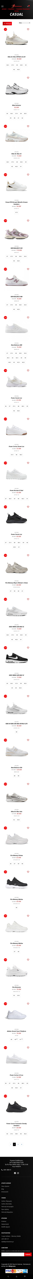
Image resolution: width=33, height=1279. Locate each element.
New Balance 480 (16, 345)
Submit (27, 1254)
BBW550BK (16, 772)
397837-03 (16, 538)
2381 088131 (7, 1170)
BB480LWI (16, 301)
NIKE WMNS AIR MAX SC (16, 627)
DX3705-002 (16, 61)
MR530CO (16, 252)
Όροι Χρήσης (5, 1209)
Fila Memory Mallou (16, 899)
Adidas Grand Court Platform (16, 1031)
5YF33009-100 (16, 860)
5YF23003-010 (16, 903)
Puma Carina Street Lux (16, 446)
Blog (2, 1189)
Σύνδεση (3, 1221)
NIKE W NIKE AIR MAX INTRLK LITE (17, 724)
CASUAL (16, 55)
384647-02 (16, 1130)
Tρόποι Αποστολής (6, 1204)
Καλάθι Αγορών (5, 1227)
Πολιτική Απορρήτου (7, 1212)
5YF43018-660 (16, 587)
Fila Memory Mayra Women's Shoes (16, 583)
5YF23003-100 (16, 947)
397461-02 (16, 495)
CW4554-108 (16, 158)
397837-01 (16, 402)
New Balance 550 (16, 767)
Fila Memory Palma (16, 855)
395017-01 (16, 1079)
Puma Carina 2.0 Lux (16, 1075)
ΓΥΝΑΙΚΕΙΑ (11, 9)
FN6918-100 (16, 816)
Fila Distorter (16, 987)
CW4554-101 (16, 631)
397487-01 (16, 451)
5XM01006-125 (16, 991)
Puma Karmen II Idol (16, 490)
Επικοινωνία (4, 1192)
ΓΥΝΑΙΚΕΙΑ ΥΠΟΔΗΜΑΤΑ (23, 9)
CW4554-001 (16, 679)
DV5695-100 (16, 728)
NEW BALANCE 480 (16, 297)
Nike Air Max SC (16, 154)
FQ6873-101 (16, 109)
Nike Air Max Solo (16, 811)
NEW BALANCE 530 (16, 248)
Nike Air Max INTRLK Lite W (16, 57)
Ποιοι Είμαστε (5, 1186)
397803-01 (16, 208)
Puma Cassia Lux (16, 398)
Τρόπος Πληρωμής (6, 1201)
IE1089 (16, 1035)
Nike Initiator (16, 105)
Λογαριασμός (5, 1224)
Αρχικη (4, 9)
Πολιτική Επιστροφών (7, 1206)
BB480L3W (16, 349)
